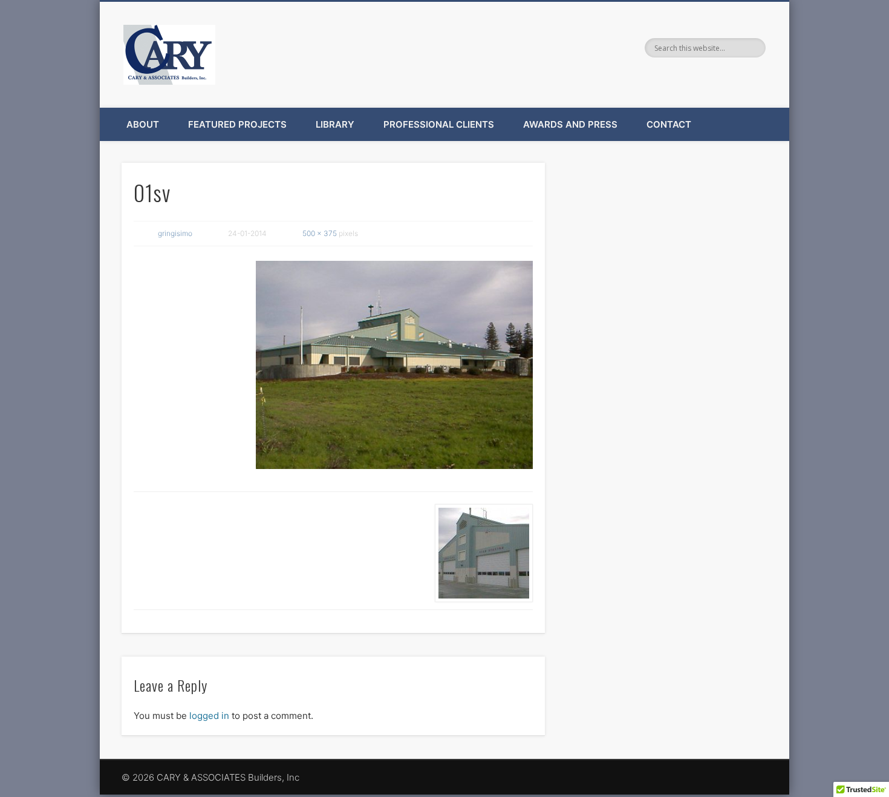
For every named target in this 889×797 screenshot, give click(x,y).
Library (335, 124)
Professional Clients (438, 124)
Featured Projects (237, 124)
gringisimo (175, 233)
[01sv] (394, 365)
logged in (209, 715)
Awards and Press (570, 124)
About (142, 124)
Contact (668, 124)
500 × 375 (319, 233)
